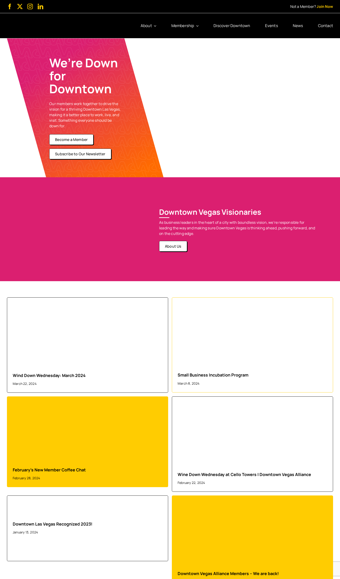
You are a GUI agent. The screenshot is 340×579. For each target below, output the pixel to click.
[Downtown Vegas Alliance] (28, 20)
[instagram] (30, 6)
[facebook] (9, 6)
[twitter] (20, 6)
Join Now (325, 6)
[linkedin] (40, 6)
